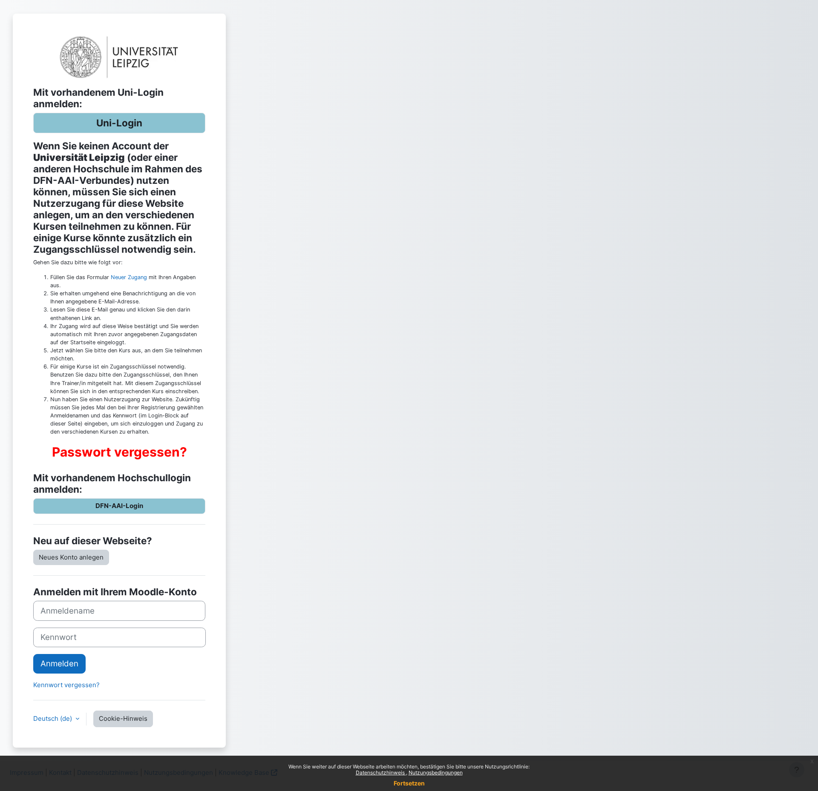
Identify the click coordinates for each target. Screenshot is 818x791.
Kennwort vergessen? (66, 685)
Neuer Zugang (129, 277)
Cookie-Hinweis (123, 718)
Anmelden (59, 663)
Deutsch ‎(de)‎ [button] (53, 718)
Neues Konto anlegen (71, 557)
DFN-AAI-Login (119, 506)
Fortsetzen (409, 783)
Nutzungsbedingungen (436, 772)
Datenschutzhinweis (381, 772)
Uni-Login (119, 123)
